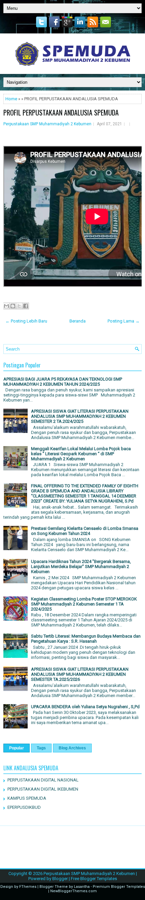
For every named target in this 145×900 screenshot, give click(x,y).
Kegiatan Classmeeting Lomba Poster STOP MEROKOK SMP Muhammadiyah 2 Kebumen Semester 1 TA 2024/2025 (84, 604)
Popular (16, 748)
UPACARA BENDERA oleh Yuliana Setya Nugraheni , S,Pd (85, 706)
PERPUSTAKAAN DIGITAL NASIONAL (43, 779)
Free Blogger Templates (94, 878)
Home (11, 98)
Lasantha (82, 886)
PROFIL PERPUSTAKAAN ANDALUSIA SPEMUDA (61, 112)
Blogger (60, 878)
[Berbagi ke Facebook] (25, 306)
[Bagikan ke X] (19, 306)
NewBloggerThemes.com (73, 891)
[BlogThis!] (12, 306)
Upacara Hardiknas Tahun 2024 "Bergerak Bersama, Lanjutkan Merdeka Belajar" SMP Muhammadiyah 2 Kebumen (81, 566)
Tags (41, 748)
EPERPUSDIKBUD (24, 807)
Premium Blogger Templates (119, 886)
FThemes (27, 886)
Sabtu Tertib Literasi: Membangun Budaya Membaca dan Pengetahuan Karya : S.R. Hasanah (86, 639)
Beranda (77, 321)
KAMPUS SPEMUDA (26, 798)
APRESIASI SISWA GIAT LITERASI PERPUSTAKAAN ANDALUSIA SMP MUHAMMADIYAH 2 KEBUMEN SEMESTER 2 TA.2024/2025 (79, 416)
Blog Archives (72, 748)
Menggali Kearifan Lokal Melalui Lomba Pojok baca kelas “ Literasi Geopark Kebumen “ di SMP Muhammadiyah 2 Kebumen (81, 453)
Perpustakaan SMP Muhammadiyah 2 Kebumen (47, 124)
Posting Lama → (124, 321)
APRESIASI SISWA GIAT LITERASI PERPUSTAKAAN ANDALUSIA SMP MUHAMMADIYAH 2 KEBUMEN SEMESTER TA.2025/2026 (79, 674)
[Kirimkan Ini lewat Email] (6, 306)
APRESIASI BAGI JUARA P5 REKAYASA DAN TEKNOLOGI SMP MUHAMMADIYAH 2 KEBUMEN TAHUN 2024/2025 (62, 382)
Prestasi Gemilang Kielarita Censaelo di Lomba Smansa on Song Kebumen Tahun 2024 (84, 531)
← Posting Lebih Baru (26, 321)
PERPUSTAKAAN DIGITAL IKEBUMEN (42, 789)
